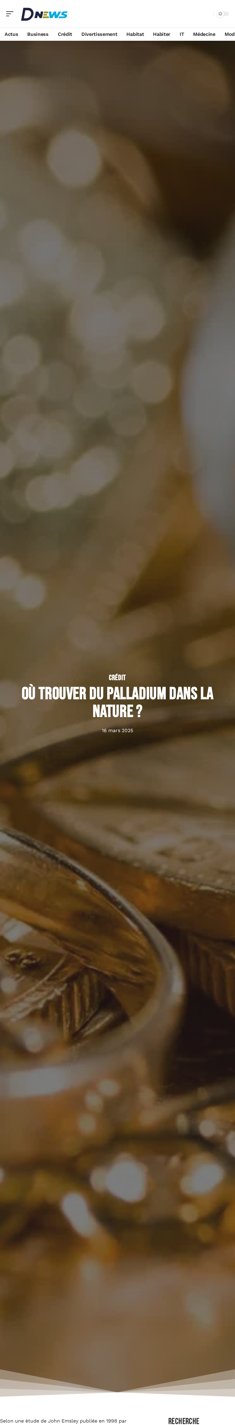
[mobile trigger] (11, 14)
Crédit (117, 678)
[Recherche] (207, 14)
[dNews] (44, 14)
